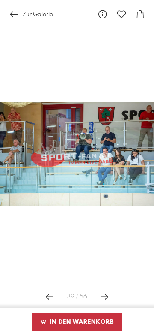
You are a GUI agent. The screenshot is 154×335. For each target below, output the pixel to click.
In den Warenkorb (80, 322)
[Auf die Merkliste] (121, 14)
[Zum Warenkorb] (140, 14)
